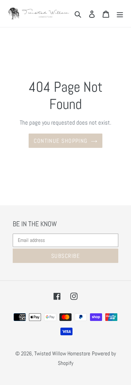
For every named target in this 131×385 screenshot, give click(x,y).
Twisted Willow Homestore (62, 353)
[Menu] (120, 13)
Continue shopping (60, 140)
